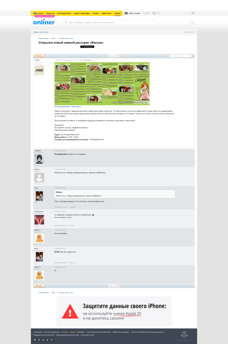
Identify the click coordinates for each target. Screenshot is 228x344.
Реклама (64, 332)
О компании (37, 332)
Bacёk (36, 188)
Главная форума (43, 38)
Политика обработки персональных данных (148, 332)
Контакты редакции (51, 332)
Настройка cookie (87, 335)
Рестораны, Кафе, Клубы (65, 38)
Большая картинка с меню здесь (67, 107)
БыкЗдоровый (39, 211)
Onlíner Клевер (134, 13)
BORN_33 (37, 230)
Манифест (81, 332)
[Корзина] (192, 22)
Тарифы (73, 332)
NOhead (37, 169)
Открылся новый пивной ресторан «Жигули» (70, 42)
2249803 (37, 60)
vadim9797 (38, 151)
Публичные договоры (121, 332)
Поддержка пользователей (43, 335)
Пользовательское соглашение (99, 332)
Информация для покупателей (67, 335)
